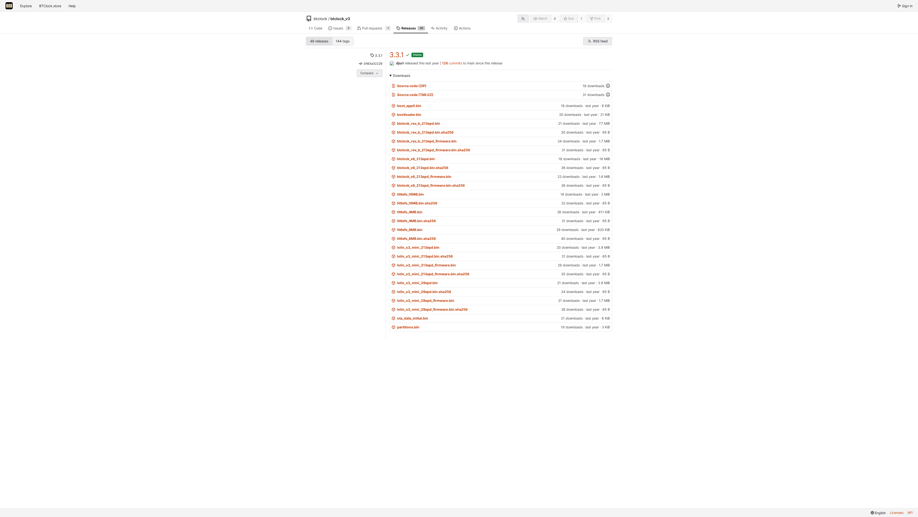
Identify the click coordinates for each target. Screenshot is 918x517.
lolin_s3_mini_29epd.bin (417, 283)
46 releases (319, 41)
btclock (320, 18)
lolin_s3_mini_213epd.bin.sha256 (425, 256)
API (910, 513)
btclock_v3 (340, 18)
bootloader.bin (409, 114)
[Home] (9, 5)
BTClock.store (50, 6)
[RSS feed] (523, 18)
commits (452, 63)
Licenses (896, 513)
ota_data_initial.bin (412, 318)
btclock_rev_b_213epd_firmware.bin (427, 141)
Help (72, 6)
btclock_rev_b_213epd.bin (418, 123)
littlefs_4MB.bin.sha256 (416, 221)
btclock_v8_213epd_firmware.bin (424, 176)
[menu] (878, 513)
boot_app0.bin (409, 106)
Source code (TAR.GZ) (415, 95)
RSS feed (600, 41)
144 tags (343, 41)
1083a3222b (372, 63)
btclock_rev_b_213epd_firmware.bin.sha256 (433, 150)
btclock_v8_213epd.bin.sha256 (422, 168)
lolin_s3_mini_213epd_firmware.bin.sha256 (433, 274)
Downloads (401, 75)
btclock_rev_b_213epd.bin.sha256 (425, 132)
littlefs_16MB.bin (410, 194)
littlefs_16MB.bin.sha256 (417, 203)
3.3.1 (378, 55)
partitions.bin (408, 327)
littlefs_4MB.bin (409, 212)
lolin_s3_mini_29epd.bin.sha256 (424, 292)
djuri (400, 63)
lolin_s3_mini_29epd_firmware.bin (425, 300)
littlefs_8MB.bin (409, 230)
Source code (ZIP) (411, 86)
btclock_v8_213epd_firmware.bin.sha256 (431, 185)
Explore (26, 6)
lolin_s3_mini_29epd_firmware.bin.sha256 (432, 309)
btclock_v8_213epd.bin (416, 159)
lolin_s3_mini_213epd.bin (418, 247)
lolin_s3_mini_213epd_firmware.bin (426, 265)
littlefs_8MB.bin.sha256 (416, 238)
